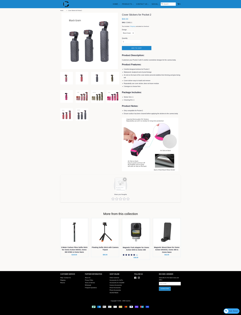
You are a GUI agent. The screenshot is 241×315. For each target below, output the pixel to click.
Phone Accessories (115, 290)
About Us (87, 277)
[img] (128, 255)
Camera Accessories (116, 285)
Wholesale (88, 285)
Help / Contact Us (65, 277)
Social (155, 4)
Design (124, 29)
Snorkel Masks (114, 292)
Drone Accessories (115, 287)
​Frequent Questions (91, 287)
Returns (62, 282)
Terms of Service (90, 282)
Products (127, 4)
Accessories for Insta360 (117, 282)
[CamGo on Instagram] (139, 278)
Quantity (124, 38)
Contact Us (142, 4)
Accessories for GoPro (116, 280)
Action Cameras (114, 277)
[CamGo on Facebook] (135, 278)
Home (116, 4)
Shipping (132, 26)
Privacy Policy (89, 280)
